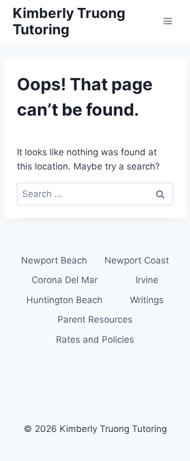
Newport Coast (136, 260)
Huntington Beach (64, 300)
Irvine (147, 280)
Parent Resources (95, 319)
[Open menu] (167, 21)
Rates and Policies (95, 339)
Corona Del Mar (65, 280)
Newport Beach (54, 260)
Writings (147, 300)
